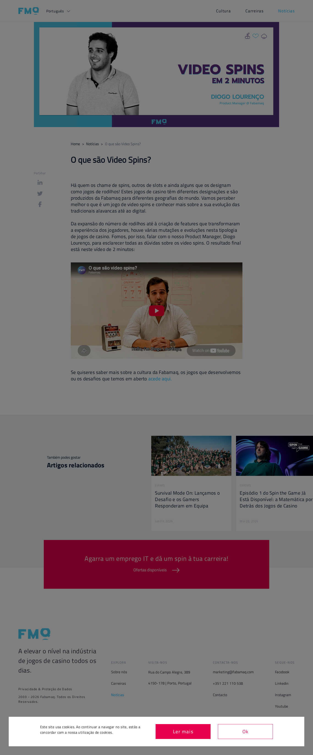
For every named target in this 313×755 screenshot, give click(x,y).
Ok (245, 731)
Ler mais (183, 731)
